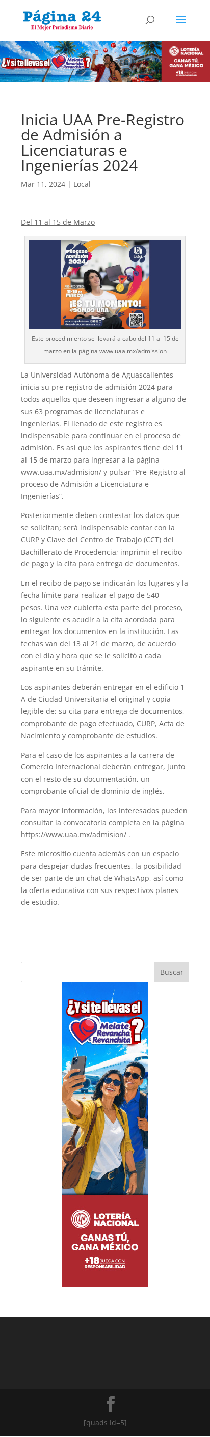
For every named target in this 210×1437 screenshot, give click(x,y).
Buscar (171, 972)
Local (82, 184)
